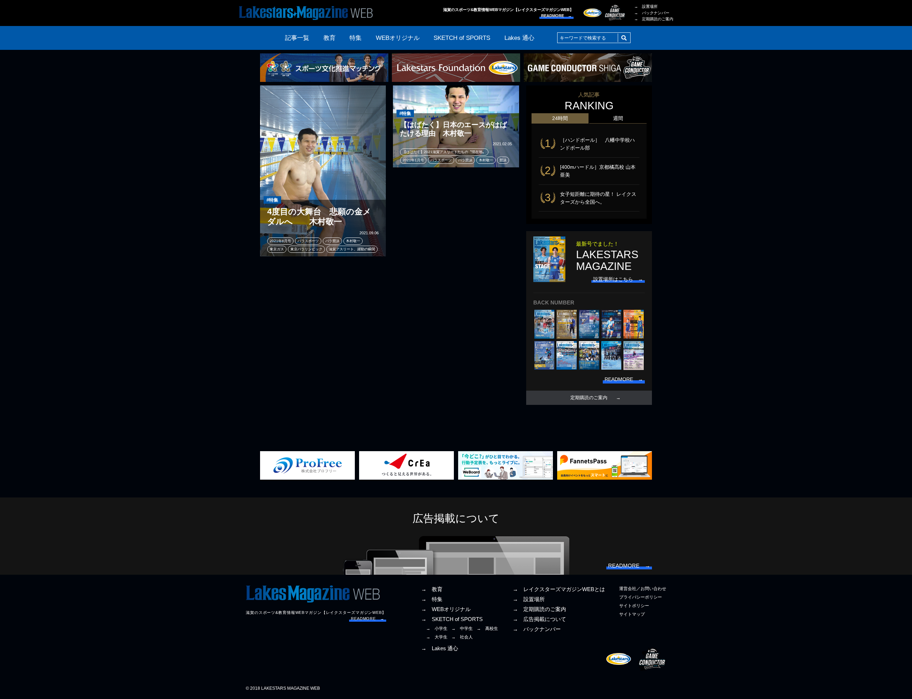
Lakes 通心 (519, 38)
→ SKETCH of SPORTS (452, 619)
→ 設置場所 (646, 6)
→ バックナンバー (651, 13)
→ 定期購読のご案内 (653, 19)
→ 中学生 (462, 628)
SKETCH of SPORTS (462, 38)
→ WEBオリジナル (446, 609)
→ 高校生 (487, 628)
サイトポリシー (634, 605)
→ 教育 (431, 589)
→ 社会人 (462, 637)
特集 (355, 38)
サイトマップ (632, 614)
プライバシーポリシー (640, 597)
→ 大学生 (436, 637)
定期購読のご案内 (588, 397)
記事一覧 (297, 38)
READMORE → (556, 16)
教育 (329, 38)
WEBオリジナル (398, 38)
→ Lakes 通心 (439, 648)
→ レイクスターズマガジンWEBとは (559, 589)
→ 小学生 (436, 628)
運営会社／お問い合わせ (642, 588)
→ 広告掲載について (539, 619)
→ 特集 (431, 599)
